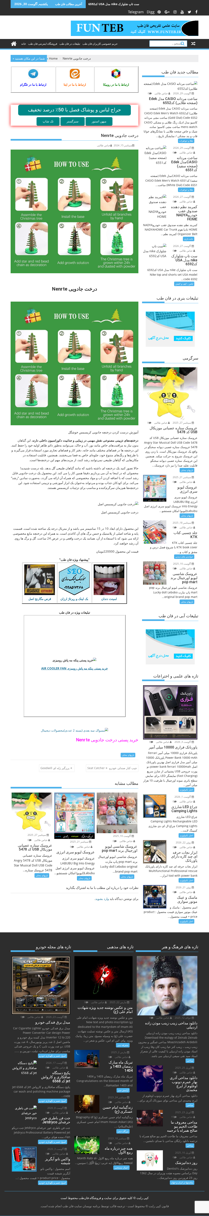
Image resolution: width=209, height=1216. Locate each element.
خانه (23, 43)
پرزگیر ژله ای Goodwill (54, 768)
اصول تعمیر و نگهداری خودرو (52, 1055)
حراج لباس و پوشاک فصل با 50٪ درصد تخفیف (74, 110)
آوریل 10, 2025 (183, 1152)
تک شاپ (48, 121)
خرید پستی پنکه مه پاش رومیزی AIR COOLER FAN (74, 668)
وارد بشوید (102, 899)
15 (172, 1117)
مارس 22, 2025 (118, 1002)
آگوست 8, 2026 (55, 1108)
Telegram (136, 11)
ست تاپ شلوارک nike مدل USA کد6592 (113, 4)
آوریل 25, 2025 (183, 1067)
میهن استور (99, 121)
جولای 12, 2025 (183, 1017)
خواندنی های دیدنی (184, 556)
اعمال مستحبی (121, 1167)
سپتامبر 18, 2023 (117, 1138)
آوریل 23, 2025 (183, 1112)
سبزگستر (73, 121)
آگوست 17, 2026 (55, 1063)
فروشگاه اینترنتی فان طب (42, 43)
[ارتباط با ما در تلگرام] (33, 74)
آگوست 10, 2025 (122, 836)
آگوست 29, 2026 (182, 93)
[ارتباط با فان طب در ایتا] (75, 74)
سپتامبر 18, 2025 (182, 522)
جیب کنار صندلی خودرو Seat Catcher (112, 768)
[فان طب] (14, 43)
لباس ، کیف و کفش (184, 283)
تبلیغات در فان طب (69, 43)
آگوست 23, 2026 (55, 1017)
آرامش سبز (123, 1090)
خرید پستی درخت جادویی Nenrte (107, 739)
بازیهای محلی (128, 754)
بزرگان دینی (123, 1131)
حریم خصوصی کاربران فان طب (100, 43)
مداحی (190, 1060)
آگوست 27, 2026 (182, 197)
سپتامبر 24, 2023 (117, 1097)
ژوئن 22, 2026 (184, 842)
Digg (151, 11)
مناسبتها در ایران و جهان (182, 1182)
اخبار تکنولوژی (186, 789)
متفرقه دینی (122, 1045)
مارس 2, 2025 (119, 1052)
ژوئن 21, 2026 (184, 887)
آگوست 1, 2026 (183, 796)
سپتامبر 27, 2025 (37, 835)
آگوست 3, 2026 (183, 742)
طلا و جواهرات (186, 140)
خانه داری (188, 238)
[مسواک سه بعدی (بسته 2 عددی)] (74, 730)
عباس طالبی (103, 145)
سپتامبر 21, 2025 (79, 841)
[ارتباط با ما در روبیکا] (116, 74)
